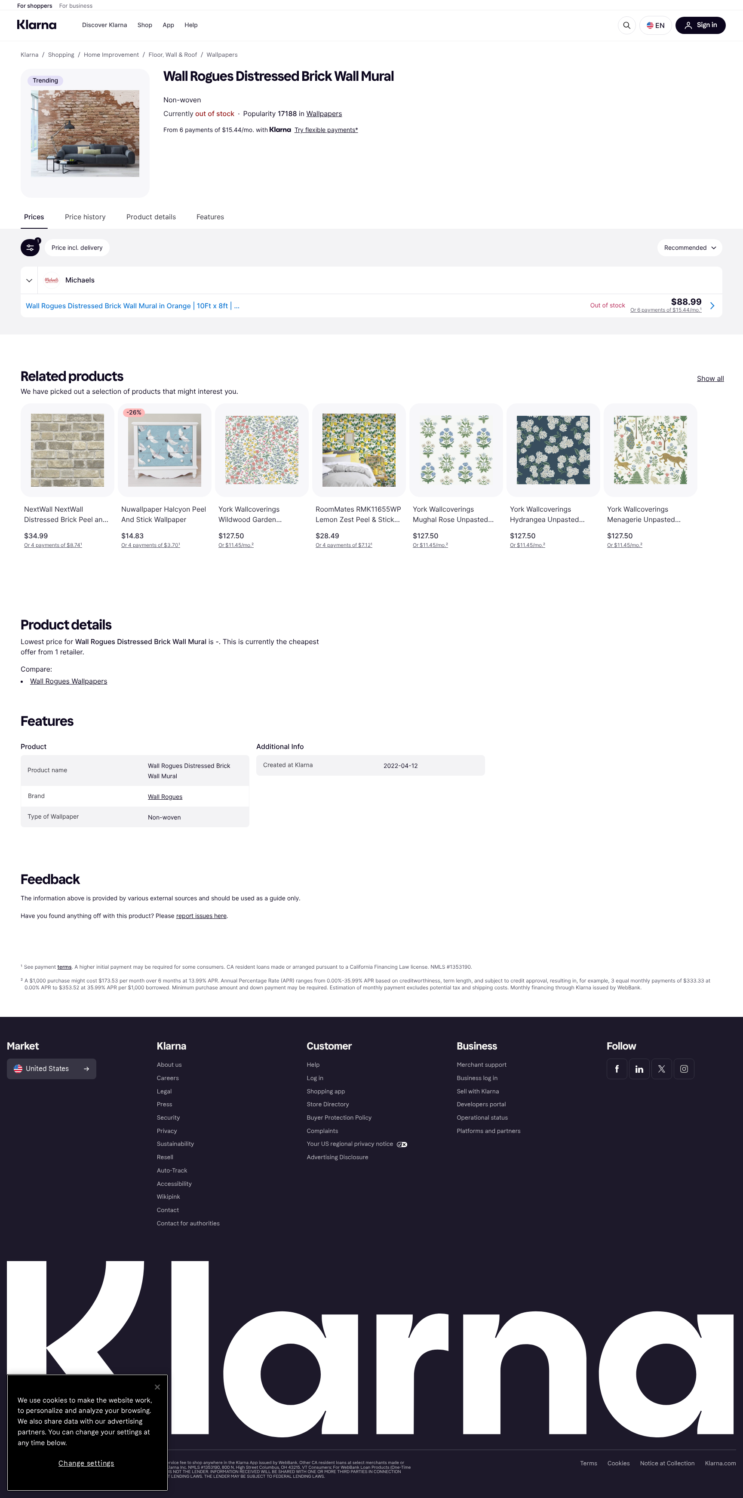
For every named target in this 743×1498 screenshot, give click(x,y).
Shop (145, 25)
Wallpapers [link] (222, 55)
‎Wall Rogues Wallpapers (68, 681)
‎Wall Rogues (165, 797)
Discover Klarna (104, 25)
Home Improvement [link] (111, 55)
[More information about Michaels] (29, 280)
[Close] (157, 1387)
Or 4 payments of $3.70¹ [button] (150, 545)
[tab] (34, 217)
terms (64, 967)
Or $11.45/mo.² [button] (236, 545)
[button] (655, 25)
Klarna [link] (29, 55)
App (168, 25)
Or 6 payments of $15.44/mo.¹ (666, 310)
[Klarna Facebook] (617, 1069)
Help (191, 25)
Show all (710, 378)
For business (76, 6)
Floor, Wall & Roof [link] (172, 55)
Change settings (86, 1463)
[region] (87, 1432)
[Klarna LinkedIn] (639, 1069)
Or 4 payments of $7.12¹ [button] (344, 545)
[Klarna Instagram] (684, 1069)
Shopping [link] (61, 55)
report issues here (201, 915)
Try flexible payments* (326, 129)
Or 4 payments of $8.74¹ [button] (53, 545)
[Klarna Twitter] (661, 1069)
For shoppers (34, 6)
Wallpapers (324, 113)
